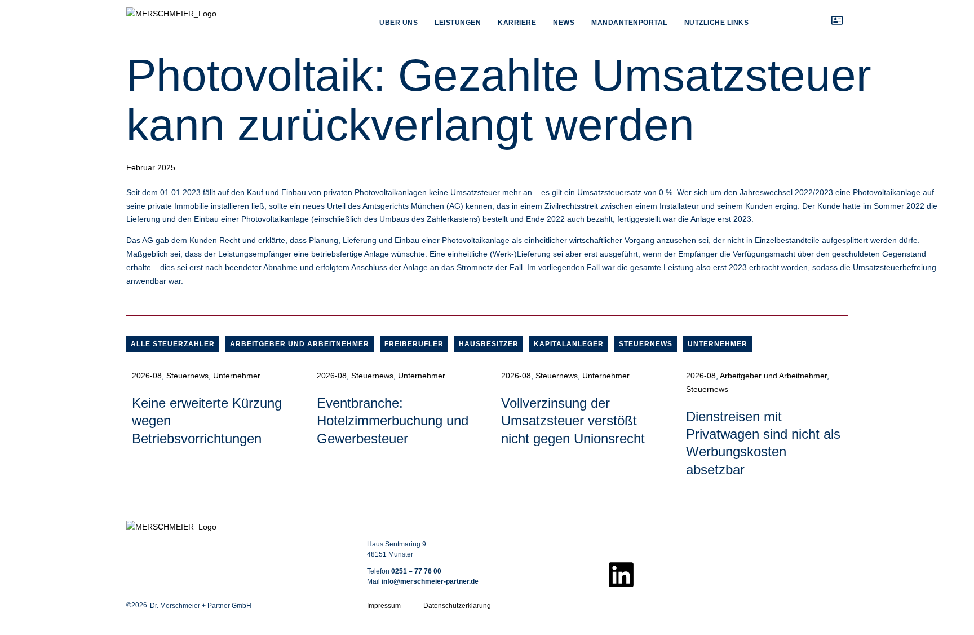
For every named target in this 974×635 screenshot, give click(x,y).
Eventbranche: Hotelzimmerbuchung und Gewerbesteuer (392, 420)
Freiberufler (414, 344)
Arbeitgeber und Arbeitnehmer (299, 344)
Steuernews (645, 344)
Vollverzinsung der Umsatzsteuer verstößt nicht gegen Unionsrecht (573, 420)
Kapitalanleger (569, 344)
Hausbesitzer (489, 344)
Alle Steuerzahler (173, 344)
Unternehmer (717, 344)
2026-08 (147, 375)
